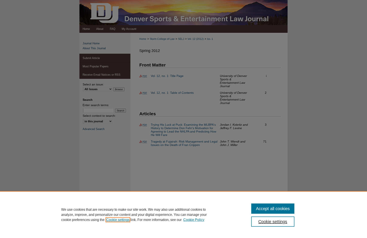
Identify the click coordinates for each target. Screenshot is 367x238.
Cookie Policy (193, 220)
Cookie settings (118, 220)
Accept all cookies (273, 208)
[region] (183, 214)
